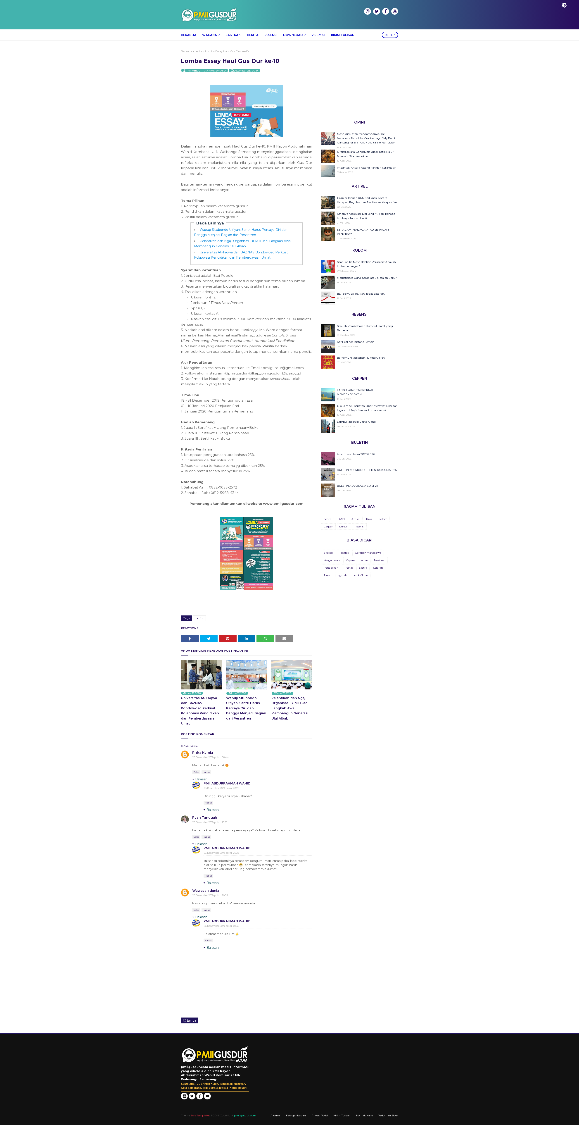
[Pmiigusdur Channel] (207, 1098)
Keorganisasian (296, 1115)
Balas (196, 772)
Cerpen (328, 526)
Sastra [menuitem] (231, 35)
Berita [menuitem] (253, 35)
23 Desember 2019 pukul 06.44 (210, 757)
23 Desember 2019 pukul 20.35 (210, 895)
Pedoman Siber (388, 1115)
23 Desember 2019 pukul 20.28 (221, 852)
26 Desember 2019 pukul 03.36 (221, 925)
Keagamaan (332, 560)
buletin (344, 526)
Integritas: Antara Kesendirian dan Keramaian (366, 167)
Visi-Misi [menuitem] (318, 35)
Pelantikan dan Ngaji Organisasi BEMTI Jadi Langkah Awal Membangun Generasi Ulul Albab (289, 708)
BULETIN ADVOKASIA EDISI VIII (357, 485)
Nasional (379, 560)
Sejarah (378, 567)
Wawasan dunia (205, 891)
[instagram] (367, 11)
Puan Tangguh (204, 817)
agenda (342, 575)
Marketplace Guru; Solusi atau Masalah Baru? (367, 277)
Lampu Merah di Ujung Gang (356, 421)
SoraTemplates (200, 1115)
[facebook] (385, 11)
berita (198, 51)
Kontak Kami (364, 1115)
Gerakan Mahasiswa (368, 552)
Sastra (363, 567)
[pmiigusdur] (184, 1098)
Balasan (201, 779)
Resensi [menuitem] (270, 35)
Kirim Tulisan (342, 1115)
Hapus (206, 772)
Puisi (369, 519)
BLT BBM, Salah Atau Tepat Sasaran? (361, 293)
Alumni (275, 1115)
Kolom (383, 519)
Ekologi (328, 552)
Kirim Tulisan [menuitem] (342, 35)
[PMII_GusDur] (192, 1098)
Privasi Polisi (319, 1115)
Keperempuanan (357, 560)
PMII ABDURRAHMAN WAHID (205, 70)
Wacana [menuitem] (209, 35)
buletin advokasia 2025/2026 (356, 454)
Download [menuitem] (293, 35)
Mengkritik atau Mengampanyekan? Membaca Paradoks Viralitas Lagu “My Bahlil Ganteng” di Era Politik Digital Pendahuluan (366, 138)
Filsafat (344, 552)
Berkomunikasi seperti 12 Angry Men (361, 357)
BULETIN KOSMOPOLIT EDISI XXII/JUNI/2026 (367, 470)
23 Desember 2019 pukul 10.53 (209, 822)
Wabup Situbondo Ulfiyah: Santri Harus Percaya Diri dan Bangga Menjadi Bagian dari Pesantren (246, 708)
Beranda (186, 51)
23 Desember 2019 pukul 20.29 (221, 788)
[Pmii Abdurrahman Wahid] (200, 1098)
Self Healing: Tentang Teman (355, 341)
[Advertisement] (359, 81)
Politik (348, 567)
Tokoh (328, 575)
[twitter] (376, 11)
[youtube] (394, 11)
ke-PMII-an (361, 575)
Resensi (359, 526)
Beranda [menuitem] (188, 35)
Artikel (355, 519)
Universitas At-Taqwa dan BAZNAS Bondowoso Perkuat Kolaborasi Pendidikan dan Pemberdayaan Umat (200, 710)
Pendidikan (331, 567)
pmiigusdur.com (245, 1115)
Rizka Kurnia (202, 753)
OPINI (341, 519)
